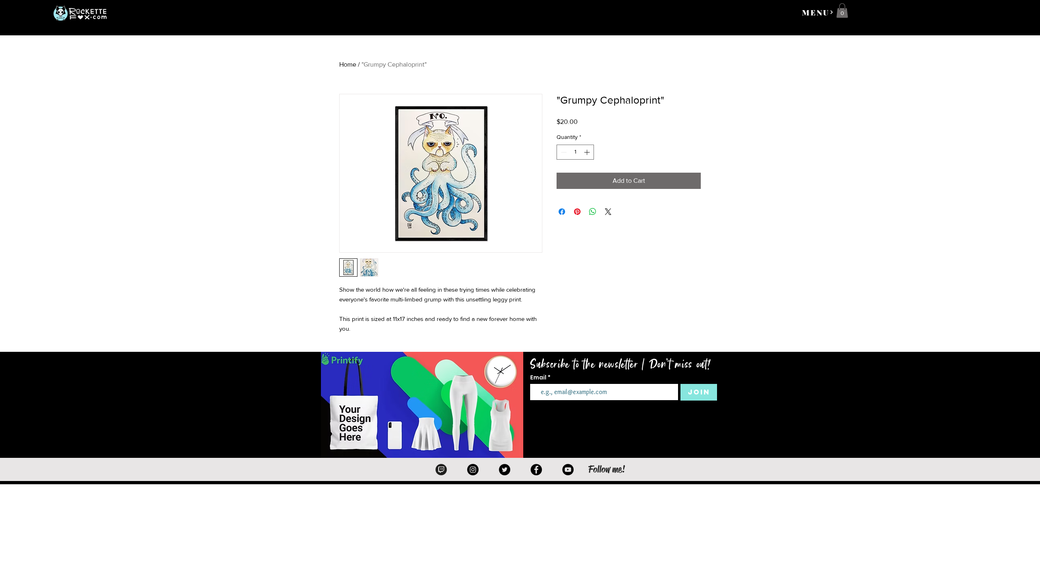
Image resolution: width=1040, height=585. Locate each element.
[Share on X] (608, 212)
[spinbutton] (575, 152)
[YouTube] (568, 469)
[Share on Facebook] (562, 212)
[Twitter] (504, 469)
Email (539, 377)
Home (347, 64)
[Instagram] (473, 469)
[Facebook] (536, 469)
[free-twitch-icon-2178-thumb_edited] (441, 469)
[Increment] (588, 152)
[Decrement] (563, 152)
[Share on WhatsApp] (593, 212)
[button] (818, 12)
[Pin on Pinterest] (577, 212)
